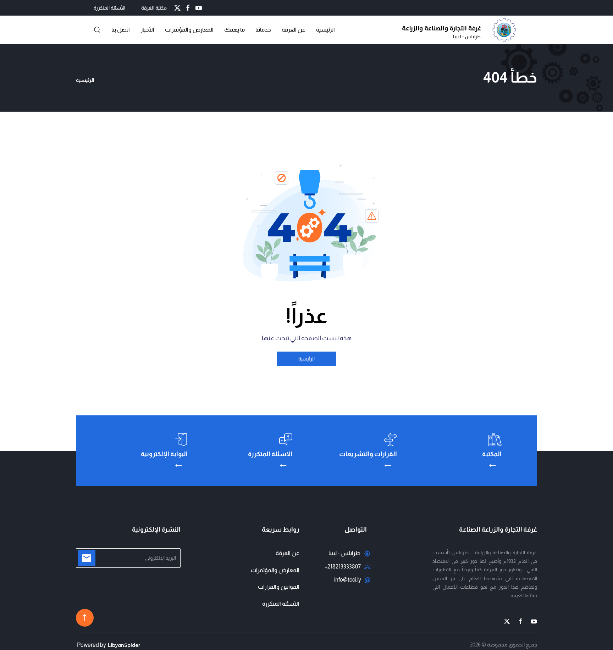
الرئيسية (325, 30)
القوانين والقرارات (278, 587)
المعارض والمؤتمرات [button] (189, 30)
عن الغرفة (293, 30)
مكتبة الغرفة (154, 8)
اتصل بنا (120, 30)
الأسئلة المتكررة (109, 8)
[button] (97, 30)
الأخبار (147, 30)
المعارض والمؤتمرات (275, 570)
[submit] (86, 558)
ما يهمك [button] (234, 30)
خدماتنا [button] (263, 30)
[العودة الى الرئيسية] (460, 30)
